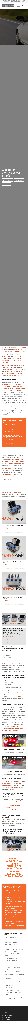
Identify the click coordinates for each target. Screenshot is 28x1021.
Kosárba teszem (9, 532)
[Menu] (18, 6)
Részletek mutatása (20, 532)
